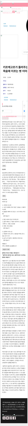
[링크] (7, 112)
